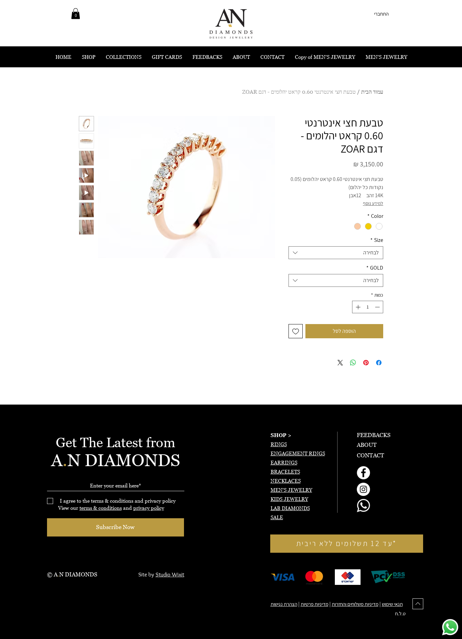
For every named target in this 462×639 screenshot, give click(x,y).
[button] (75, 13)
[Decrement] (378, 307)
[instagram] (363, 489)
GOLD (374, 268)
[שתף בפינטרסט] (366, 363)
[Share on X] (340, 363)
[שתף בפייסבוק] (379, 363)
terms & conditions (100, 508)
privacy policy (148, 508)
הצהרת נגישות (284, 604)
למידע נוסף (373, 203)
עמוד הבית (372, 92)
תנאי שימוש (392, 604)
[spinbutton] (368, 307)
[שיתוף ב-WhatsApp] (353, 363)
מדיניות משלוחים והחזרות (355, 604)
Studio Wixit (170, 574)
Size (376, 240)
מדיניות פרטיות (314, 604)
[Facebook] (363, 472)
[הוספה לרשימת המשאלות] (295, 331)
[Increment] (357, 307)
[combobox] (335, 252)
